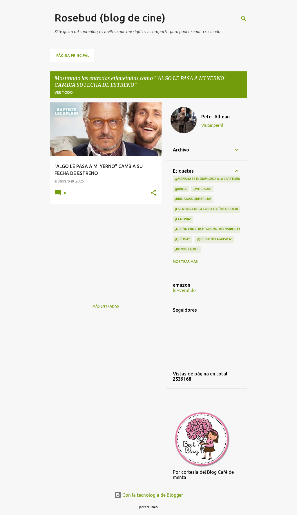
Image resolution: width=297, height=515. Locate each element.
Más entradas (106, 306)
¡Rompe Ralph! (186, 249)
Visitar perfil (212, 125)
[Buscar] (243, 19)
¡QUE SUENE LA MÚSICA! (214, 239)
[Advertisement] (103, 249)
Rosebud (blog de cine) (110, 18)
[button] (153, 193)
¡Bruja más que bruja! (193, 198)
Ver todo (64, 92)
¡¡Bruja (180, 189)
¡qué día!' (182, 239)
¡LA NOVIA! (183, 219)
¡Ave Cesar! (202, 189)
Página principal (72, 55)
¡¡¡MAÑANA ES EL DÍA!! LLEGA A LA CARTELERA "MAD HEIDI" (217, 178)
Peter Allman (215, 116)
